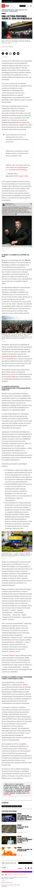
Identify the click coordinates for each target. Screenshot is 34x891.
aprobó (21, 746)
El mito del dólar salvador (22, 827)
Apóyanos (22, 6)
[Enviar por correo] (18, 53)
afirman (25, 684)
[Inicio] (5, 6)
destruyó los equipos (19, 122)
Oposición (14, 806)
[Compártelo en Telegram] (14, 53)
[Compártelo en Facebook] (3, 53)
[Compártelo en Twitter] (6, 53)
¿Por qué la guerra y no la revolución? (24, 850)
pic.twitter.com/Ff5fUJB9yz (18, 169)
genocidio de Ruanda (9, 356)
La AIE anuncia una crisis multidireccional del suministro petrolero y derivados (24, 818)
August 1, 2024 (23, 176)
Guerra (19, 806)
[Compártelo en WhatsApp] (10, 53)
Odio (3, 806)
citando (11, 655)
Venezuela (8, 806)
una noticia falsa (10, 376)
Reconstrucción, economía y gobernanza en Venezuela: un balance (24, 840)
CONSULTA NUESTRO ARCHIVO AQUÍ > (9, 863)
